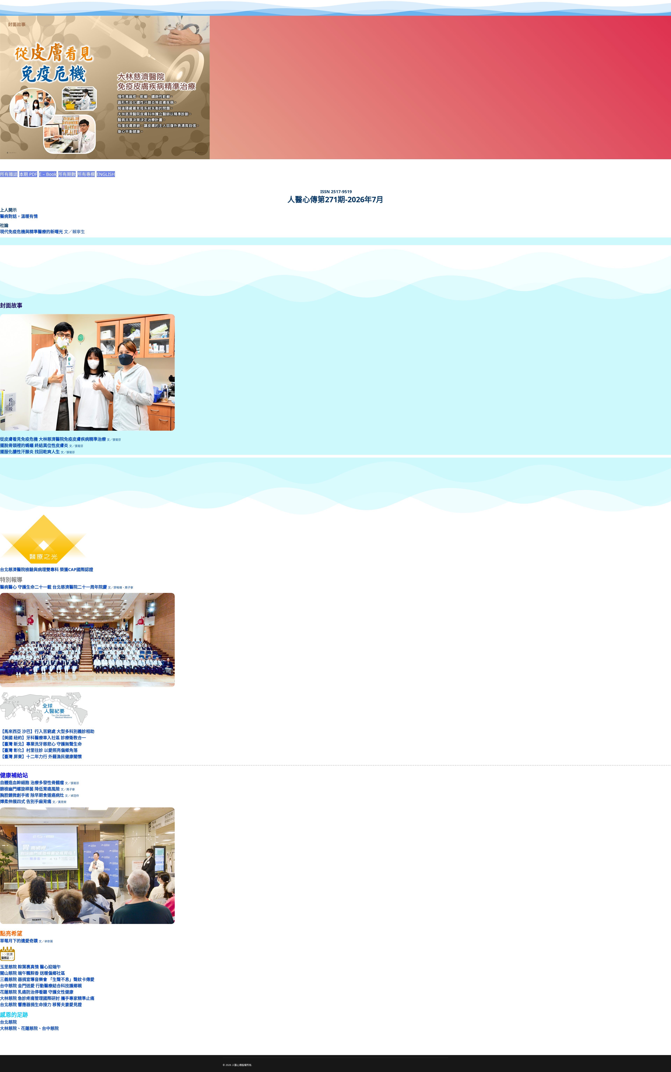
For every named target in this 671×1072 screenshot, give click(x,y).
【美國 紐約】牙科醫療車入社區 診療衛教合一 (43, 737)
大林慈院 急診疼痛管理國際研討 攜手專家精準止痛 (47, 998)
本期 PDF (28, 174)
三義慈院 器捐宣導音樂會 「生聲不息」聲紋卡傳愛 (47, 979)
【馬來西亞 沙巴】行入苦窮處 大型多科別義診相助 (47, 731)
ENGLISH (106, 174)
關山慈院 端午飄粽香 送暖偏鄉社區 (32, 973)
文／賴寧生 (42, 231)
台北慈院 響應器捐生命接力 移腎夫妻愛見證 (41, 1004)
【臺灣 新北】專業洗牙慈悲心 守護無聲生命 (41, 744)
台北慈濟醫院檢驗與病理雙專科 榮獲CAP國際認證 (46, 569)
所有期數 (67, 174)
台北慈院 (8, 1022)
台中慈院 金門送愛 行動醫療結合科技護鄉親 (41, 985)
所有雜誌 (8, 174)
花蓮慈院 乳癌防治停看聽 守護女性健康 (36, 992)
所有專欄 (86, 174)
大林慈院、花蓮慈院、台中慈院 (29, 1028)
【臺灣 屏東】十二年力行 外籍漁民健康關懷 (41, 756)
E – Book (47, 174)
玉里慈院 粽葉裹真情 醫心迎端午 (30, 967)
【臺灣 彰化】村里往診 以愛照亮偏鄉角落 (39, 750)
